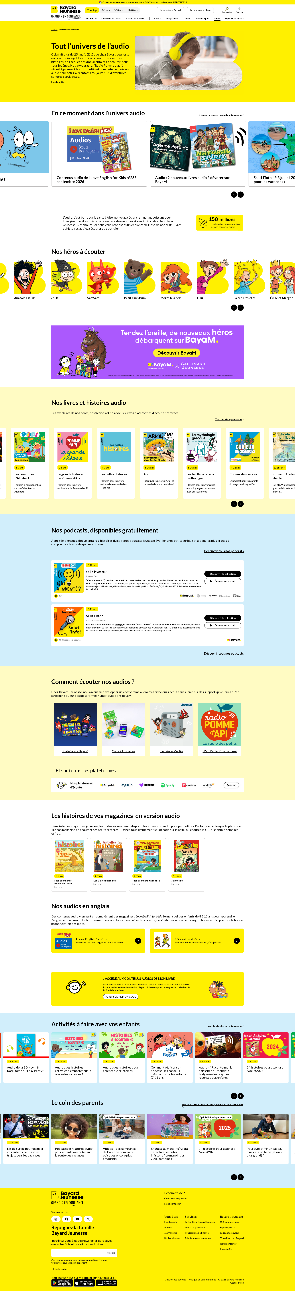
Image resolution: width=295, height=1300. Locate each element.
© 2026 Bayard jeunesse (231, 1279)
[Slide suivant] (241, 504)
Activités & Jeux (135, 18)
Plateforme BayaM (75, 751)
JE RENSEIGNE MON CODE (121, 996)
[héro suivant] (241, 308)
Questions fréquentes (175, 1198)
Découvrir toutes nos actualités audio (220, 114)
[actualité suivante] (241, 194)
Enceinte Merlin (171, 751)
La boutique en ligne (200, 10)
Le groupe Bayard (229, 1232)
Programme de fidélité (197, 1232)
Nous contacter (172, 1203)
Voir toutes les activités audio (225, 1025)
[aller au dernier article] (234, 1096)
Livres (187, 18)
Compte (239, 12)
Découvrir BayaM (176, 353)
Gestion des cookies (175, 1279)
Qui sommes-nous (229, 1221)
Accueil (54, 29)
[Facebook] (66, 1219)
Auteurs (168, 1227)
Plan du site (226, 1249)
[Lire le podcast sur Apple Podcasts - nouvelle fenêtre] (237, 596)
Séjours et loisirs (234, 18)
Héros (157, 18)
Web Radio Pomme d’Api (220, 751)
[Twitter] (88, 1219)
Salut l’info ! (94, 616)
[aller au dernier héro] (234, 308)
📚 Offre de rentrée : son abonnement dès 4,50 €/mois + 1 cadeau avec (143, 2)
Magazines (172, 18)
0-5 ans (106, 10)
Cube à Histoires (123, 751)
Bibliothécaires (172, 1238)
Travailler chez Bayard (232, 1238)
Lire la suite (57, 82)
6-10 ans (118, 10)
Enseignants (170, 1221)
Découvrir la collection (223, 573)
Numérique (202, 18)
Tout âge (92, 10)
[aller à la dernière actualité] (234, 194)
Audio (217, 18)
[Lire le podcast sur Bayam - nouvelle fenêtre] (187, 596)
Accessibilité (237, 1282)
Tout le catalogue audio (228, 419)
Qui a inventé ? (96, 572)
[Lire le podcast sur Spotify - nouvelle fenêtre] (201, 596)
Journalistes (170, 1232)
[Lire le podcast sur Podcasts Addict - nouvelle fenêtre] (225, 596)
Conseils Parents (111, 18)
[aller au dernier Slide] (234, 504)
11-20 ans (133, 10)
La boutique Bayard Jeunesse (200, 1221)
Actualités (91, 18)
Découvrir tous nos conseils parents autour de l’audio (212, 1104)
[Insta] (56, 1219)
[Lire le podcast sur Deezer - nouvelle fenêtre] (213, 596)
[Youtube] (77, 1219)
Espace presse (227, 1227)
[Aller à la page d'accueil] (66, 18)
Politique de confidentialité (202, 1279)
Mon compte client (195, 1227)
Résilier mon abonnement (198, 1238)
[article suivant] (241, 1096)
